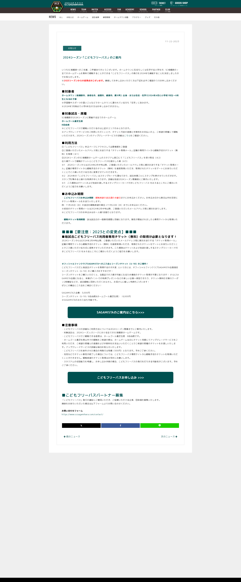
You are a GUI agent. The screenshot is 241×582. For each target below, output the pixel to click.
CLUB (167, 10)
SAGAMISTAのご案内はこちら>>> (120, 312)
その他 (156, 17)
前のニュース (73, 436)
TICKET (160, 3)
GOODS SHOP (179, 3)
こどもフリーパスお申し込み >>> (120, 377)
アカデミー (136, 17)
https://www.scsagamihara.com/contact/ (82, 414)
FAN (119, 10)
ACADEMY (130, 10)
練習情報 (106, 17)
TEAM (83, 10)
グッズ (147, 17)
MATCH (95, 10)
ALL (61, 17)
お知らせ (70, 17)
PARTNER (156, 10)
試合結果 (95, 17)
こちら (127, 135)
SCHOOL (143, 10)
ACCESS (108, 10)
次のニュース (168, 436)
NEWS (73, 10)
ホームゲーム (82, 17)
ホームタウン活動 (121, 17)
